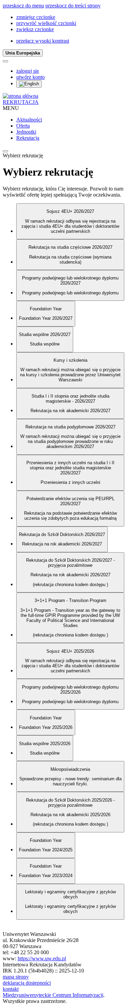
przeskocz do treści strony (73, 5)
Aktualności (29, 119)
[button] (35, 17)
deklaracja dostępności (27, 983)
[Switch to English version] (29, 84)
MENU (11, 108)
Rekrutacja (27, 138)
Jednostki (26, 132)
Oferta (23, 126)
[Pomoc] (5, 61)
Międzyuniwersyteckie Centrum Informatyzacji (53, 995)
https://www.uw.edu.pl (42, 958)
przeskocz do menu (23, 5)
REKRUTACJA (21, 102)
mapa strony (16, 977)
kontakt (11, 989)
